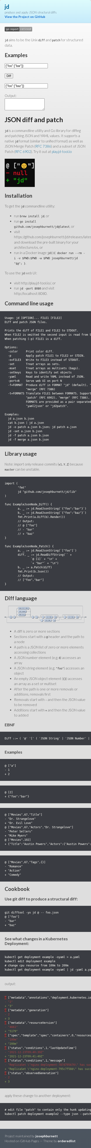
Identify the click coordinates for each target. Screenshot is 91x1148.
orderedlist (67, 1141)
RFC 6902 (23, 151)
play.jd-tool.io (62, 151)
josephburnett (46, 1136)
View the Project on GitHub (25, 17)
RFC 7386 (43, 146)
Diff (9, 76)
